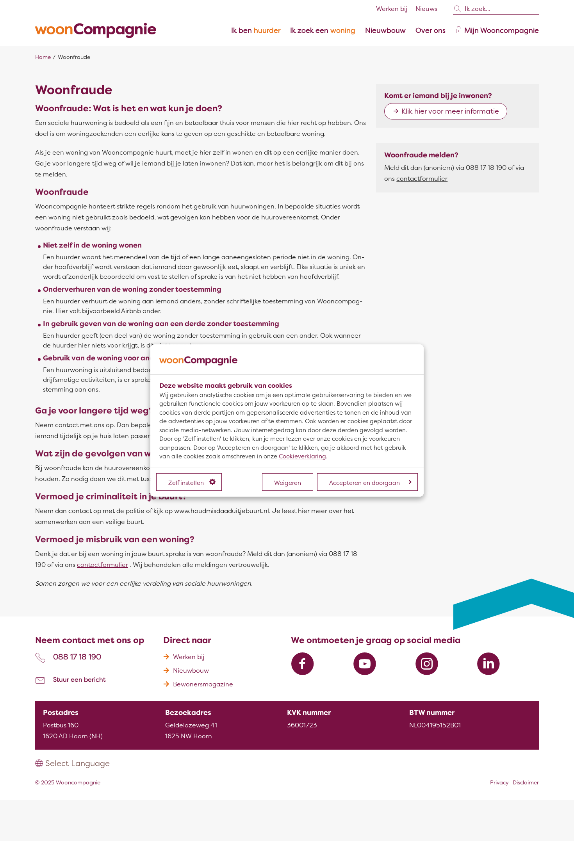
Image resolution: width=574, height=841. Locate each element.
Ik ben (255, 30)
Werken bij (392, 9)
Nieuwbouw (385, 30)
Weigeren (287, 482)
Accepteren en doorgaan (364, 482)
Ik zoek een (322, 30)
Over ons (430, 30)
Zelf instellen (186, 482)
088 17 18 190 (77, 657)
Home (43, 57)
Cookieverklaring (302, 456)
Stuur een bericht (79, 680)
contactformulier (102, 565)
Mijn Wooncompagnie (501, 30)
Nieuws (426, 9)
